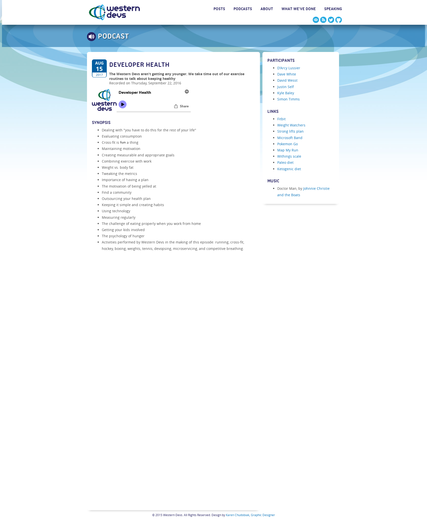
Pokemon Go (287, 144)
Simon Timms (288, 99)
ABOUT (266, 10)
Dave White (286, 74)
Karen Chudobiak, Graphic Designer (250, 515)
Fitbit (281, 119)
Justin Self (285, 86)
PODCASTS (243, 10)
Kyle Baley (285, 93)
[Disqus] (173, 314)
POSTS (219, 10)
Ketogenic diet (289, 169)
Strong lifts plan (290, 131)
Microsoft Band (289, 137)
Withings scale (289, 156)
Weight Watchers (291, 125)
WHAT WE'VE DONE (298, 10)
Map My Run (287, 150)
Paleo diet (285, 162)
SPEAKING (333, 10)
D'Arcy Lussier (288, 68)
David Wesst (287, 80)
